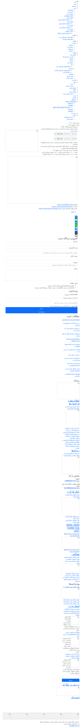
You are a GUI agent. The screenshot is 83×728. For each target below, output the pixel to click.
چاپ (76, 215)
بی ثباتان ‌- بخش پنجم (74, 355)
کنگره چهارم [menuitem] (69, 18)
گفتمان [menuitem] (74, 41)
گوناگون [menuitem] (71, 74)
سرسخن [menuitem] (74, 6)
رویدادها (75, 450)
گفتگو (72, 212)
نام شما (75, 241)
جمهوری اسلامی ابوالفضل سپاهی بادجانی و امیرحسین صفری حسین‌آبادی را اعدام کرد (71, 575)
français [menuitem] (70, 109)
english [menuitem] (70, 105)
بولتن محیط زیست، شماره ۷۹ (71, 600)
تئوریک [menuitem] (74, 98)
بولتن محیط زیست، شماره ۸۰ (71, 587)
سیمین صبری (73, 131)
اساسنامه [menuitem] (70, 10)
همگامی (75, 554)
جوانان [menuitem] (71, 60)
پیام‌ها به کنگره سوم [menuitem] (64, 23)
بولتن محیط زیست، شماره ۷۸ (71, 601)
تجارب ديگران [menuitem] (69, 86)
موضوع (75, 262)
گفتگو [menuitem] (74, 53)
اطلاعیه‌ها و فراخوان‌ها (73, 402)
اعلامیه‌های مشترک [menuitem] (68, 39)
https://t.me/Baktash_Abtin (65, 205)
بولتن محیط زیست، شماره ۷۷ (71, 603)
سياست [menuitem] (74, 43)
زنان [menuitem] (72, 64)
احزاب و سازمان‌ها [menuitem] (68, 57)
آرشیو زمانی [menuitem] (69, 119)
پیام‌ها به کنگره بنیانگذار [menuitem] (63, 33)
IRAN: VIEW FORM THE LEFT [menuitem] (61, 107)
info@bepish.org (74, 726)
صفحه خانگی (74, 256)
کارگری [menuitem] (71, 68)
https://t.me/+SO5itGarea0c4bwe (62, 206)
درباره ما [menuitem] (73, 113)
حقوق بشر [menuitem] (70, 62)
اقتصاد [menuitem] (71, 59)
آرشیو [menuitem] (74, 115)
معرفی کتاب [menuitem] (69, 78)
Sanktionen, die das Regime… (71, 320)
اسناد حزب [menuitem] (70, 12)
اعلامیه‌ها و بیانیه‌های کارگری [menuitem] (62, 70)
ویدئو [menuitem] (75, 96)
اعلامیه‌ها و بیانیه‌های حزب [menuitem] (66, 37)
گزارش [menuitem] (74, 80)
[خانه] (76, 1)
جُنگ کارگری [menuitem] (66, 72)
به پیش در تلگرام (70, 684)
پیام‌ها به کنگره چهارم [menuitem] (64, 20)
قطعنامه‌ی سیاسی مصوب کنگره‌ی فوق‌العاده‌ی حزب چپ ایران (71, 634)
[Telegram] (41, 227)
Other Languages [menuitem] (70, 101)
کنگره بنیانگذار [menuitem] (69, 31)
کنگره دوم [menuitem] (70, 25)
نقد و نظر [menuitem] (70, 49)
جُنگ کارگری (73, 491)
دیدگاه (75, 269)
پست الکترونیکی (73, 248)
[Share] (41, 217)
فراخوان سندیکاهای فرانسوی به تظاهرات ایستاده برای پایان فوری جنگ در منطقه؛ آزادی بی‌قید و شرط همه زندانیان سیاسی (70, 444)
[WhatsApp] (41, 225)
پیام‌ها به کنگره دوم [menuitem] (64, 27)
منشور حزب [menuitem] (69, 14)
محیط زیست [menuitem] (72, 92)
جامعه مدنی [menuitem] (73, 55)
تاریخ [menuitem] (75, 82)
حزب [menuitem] (74, 8)
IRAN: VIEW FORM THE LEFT (72, 527)
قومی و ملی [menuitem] (69, 76)
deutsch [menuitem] (70, 103)
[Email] (41, 235)
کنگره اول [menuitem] (70, 29)
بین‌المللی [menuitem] (73, 99)
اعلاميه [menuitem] (74, 35)
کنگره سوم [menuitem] (70, 21)
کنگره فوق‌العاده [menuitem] (68, 16)
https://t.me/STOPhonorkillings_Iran (50, 208)
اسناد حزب (73, 606)
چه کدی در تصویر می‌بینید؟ (70, 298)
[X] (41, 233)
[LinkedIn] (41, 222)
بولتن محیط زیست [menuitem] (68, 94)
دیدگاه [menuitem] (74, 90)
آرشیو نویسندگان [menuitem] (68, 117)
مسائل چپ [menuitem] (70, 47)
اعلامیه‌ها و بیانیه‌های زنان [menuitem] (63, 66)
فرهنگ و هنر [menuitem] (73, 88)
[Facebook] (41, 230)
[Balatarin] (41, 220)
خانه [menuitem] (75, 4)
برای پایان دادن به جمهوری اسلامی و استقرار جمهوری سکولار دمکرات (72, 656)
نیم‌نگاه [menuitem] (71, 51)
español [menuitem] (70, 111)
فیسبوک (75, 697)
